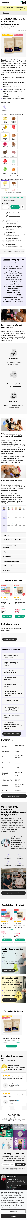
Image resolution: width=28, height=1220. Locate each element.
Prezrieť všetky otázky (11, 733)
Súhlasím (13, 1216)
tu (15, 1207)
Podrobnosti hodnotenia (7, 29)
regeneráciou (17, 386)
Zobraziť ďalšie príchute (14, 192)
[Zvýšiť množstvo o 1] (8, 207)
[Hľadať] (12, 2)
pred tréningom (8, 335)
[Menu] (24, 2)
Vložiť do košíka (16, 206)
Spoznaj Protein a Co (13, 893)
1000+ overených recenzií (9, 1060)
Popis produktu (8, 251)
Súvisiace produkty (20, 251)
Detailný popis (5, 102)
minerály (5, 96)
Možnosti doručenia (10, 200)
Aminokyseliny (11, 384)
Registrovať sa (9, 970)
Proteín (3, 60)
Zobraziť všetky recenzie (16, 1069)
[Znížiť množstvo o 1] (3, 207)
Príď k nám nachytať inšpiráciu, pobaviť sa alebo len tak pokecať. (13, 1120)
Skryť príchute (14, 175)
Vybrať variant (7, 616)
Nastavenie (13, 1211)
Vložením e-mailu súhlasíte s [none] (13, 1169)
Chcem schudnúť (9, 1000)
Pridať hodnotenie (9, 639)
